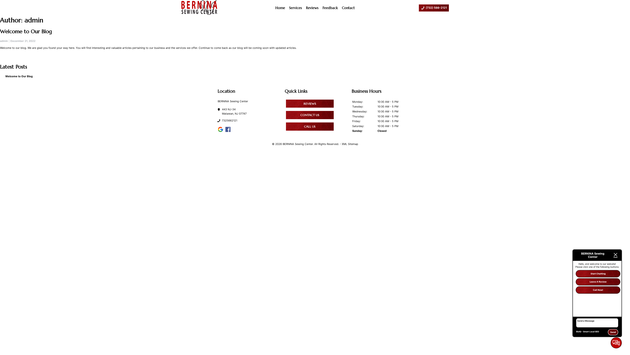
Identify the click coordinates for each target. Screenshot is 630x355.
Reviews (312, 8)
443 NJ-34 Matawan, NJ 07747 (234, 111)
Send (613, 332)
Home (280, 8)
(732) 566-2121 (436, 7)
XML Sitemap (350, 144)
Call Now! (598, 290)
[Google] (221, 132)
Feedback (330, 8)
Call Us (309, 126)
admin (4, 41)
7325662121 (229, 120)
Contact (348, 8)
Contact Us (309, 115)
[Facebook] (228, 132)
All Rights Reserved (326, 144)
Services (295, 8)
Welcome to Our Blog (26, 31)
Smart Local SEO (591, 331)
